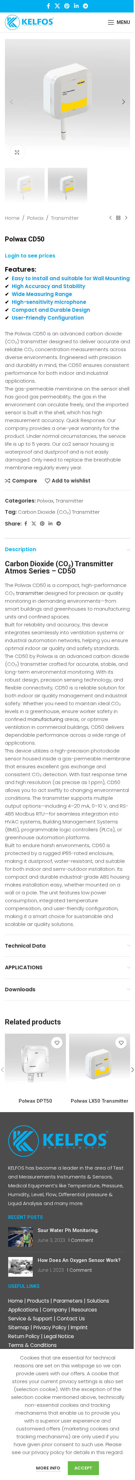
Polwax (35, 217)
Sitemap (18, 1327)
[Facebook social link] (48, 6)
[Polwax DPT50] (35, 1064)
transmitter (29, 593)
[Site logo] (29, 21)
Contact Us (71, 1318)
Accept (83, 1468)
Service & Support (30, 1318)
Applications (23, 1309)
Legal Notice (59, 1336)
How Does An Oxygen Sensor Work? (79, 1260)
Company (55, 1309)
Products (38, 1300)
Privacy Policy (50, 1327)
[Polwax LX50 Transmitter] (99, 1064)
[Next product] (126, 218)
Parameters (68, 1300)
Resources (84, 1309)
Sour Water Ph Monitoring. (68, 1230)
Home (12, 217)
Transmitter (65, 217)
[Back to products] (118, 218)
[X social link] (57, 6)
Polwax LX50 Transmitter (99, 1101)
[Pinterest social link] (67, 6)
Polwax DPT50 (35, 1101)
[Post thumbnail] (20, 1237)
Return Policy (24, 1336)
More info (48, 1468)
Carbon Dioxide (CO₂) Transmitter (59, 511)
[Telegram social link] (85, 6)
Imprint (79, 1327)
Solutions (98, 1300)
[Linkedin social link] (76, 6)
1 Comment (80, 1240)
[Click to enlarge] (17, 152)
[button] (11, 101)
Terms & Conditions (32, 1345)
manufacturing (44, 719)
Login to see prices (30, 256)
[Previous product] (110, 218)
